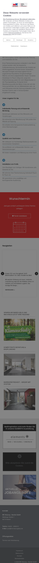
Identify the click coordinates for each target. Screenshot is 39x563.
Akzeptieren (30, 40)
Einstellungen (19, 40)
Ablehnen (8, 40)
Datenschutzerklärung (14, 33)
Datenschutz (15, 46)
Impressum (23, 46)
